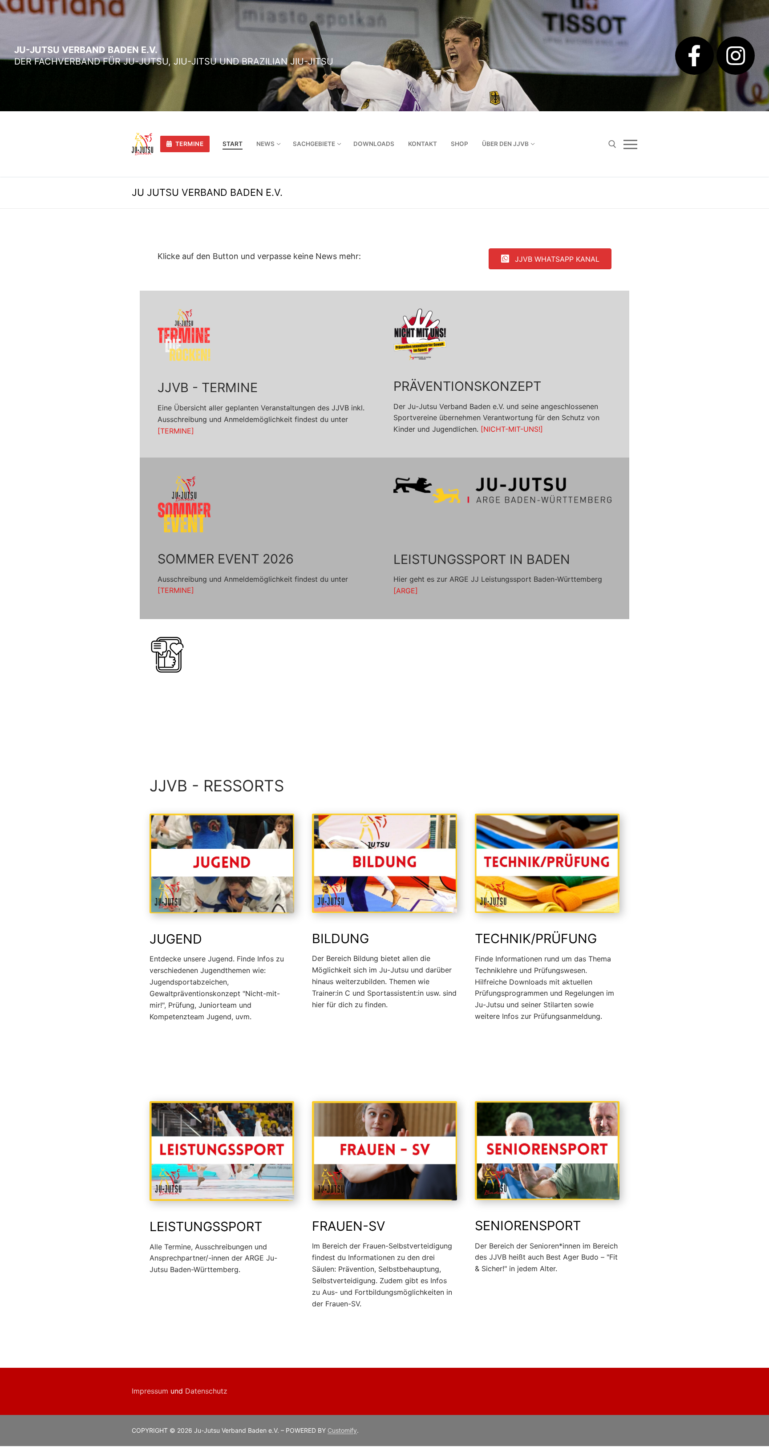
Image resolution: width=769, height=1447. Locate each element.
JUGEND (176, 939)
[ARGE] (405, 590)
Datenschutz (206, 1390)
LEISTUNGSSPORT (206, 1226)
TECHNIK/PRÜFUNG (536, 938)
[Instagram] (735, 55)
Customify (342, 1430)
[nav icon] (630, 144)
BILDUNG (340, 938)
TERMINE (188, 143)
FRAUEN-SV (348, 1226)
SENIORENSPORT (528, 1225)
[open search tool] (612, 144)
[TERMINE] (176, 430)
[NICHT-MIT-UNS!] (512, 429)
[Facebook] (694, 55)
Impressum (150, 1390)
